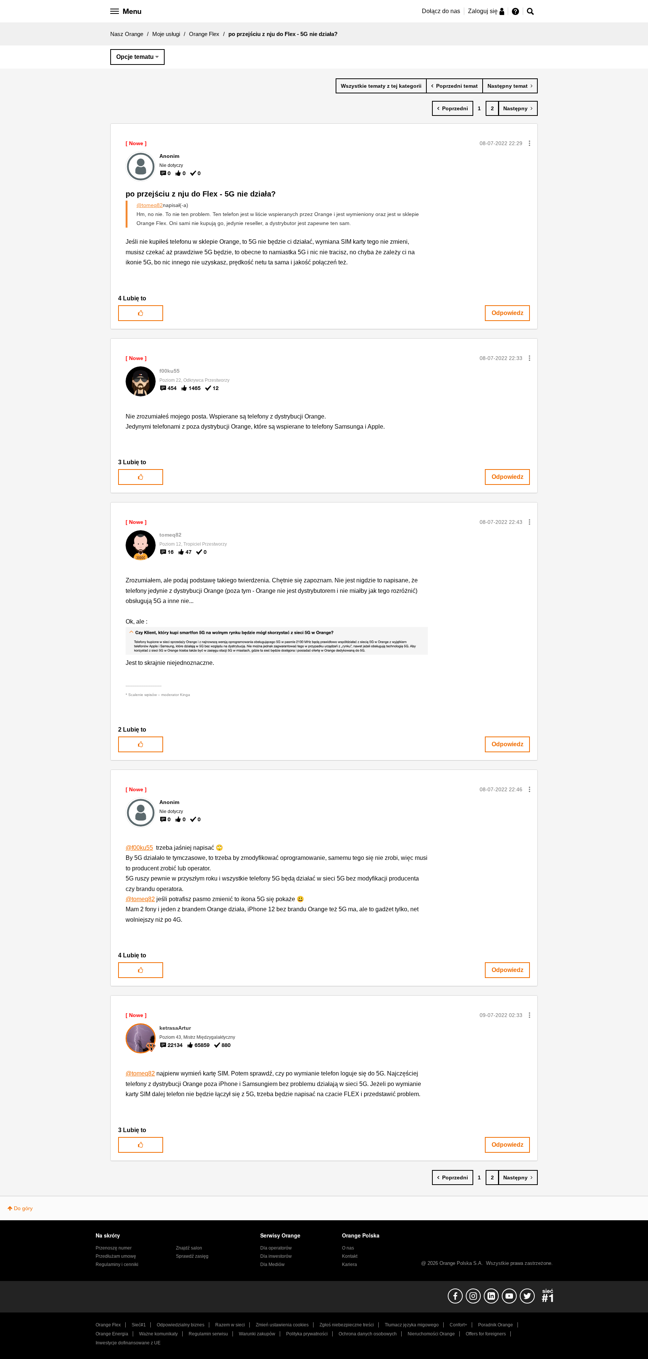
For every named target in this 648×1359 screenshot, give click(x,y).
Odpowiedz (508, 313)
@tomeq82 (149, 205)
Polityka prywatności (307, 1333)
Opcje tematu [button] (135, 57)
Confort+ (458, 1325)
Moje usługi (166, 34)
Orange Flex (204, 34)
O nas (348, 1248)
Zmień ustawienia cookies (282, 1325)
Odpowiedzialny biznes (180, 1325)
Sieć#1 (139, 1325)
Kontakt (349, 1256)
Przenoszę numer (114, 1248)
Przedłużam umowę (116, 1256)
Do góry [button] (23, 1208)
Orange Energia (112, 1333)
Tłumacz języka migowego (412, 1325)
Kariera (349, 1264)
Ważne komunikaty (158, 1333)
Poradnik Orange (495, 1325)
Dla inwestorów (276, 1256)
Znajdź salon (189, 1248)
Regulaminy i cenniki (117, 1264)
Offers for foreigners (486, 1333)
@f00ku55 (139, 847)
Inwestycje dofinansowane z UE (128, 1343)
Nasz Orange (126, 34)
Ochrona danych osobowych (368, 1333)
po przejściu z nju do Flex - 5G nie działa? (201, 194)
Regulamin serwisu (208, 1333)
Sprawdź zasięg (192, 1256)
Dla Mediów (272, 1264)
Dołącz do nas (441, 11)
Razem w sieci (230, 1325)
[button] (530, 143)
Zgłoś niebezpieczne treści (347, 1325)
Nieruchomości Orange (431, 1333)
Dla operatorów (276, 1248)
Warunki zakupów (257, 1333)
